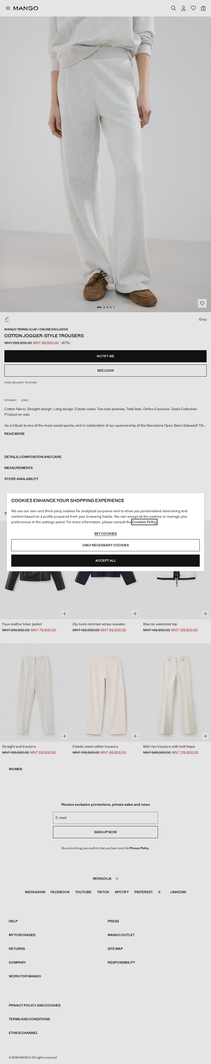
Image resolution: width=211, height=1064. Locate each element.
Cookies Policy (144, 522)
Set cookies (105, 533)
